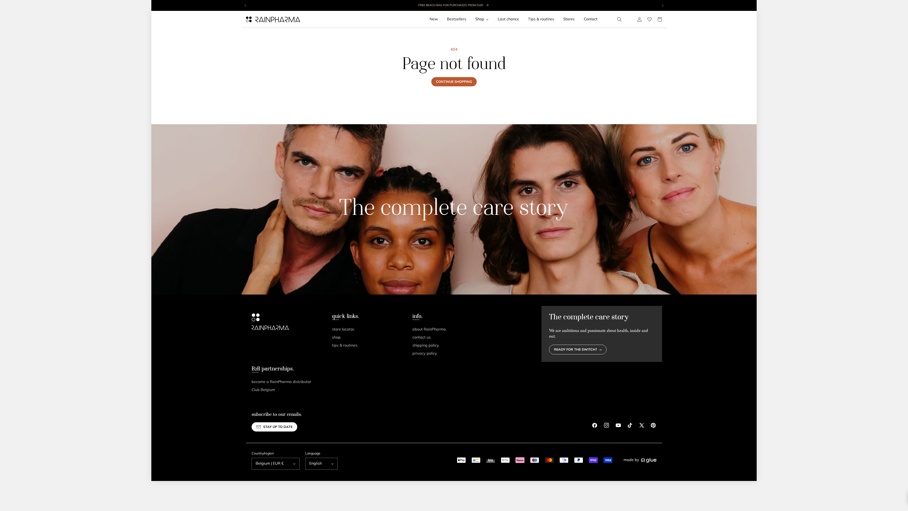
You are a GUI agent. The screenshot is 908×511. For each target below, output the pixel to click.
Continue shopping (454, 82)
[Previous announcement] (245, 5)
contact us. (422, 337)
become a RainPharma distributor (281, 382)
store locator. (343, 329)
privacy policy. (425, 354)
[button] (619, 19)
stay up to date (277, 427)
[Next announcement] (662, 5)
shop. (336, 337)
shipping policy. (426, 346)
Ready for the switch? (575, 350)
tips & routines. (345, 346)
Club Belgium (263, 390)
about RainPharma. (429, 329)
